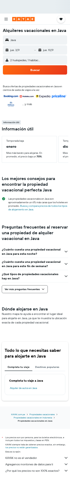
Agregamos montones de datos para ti (29, 464)
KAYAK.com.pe (18, 414)
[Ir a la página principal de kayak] (23, 19)
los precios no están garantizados (21, 447)
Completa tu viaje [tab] (18, 367)
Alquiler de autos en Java (23, 388)
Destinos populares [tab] (47, 367)
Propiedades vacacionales (42, 414)
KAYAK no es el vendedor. (21, 458)
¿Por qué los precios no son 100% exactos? (32, 470)
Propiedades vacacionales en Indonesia (33, 417)
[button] (6, 19)
